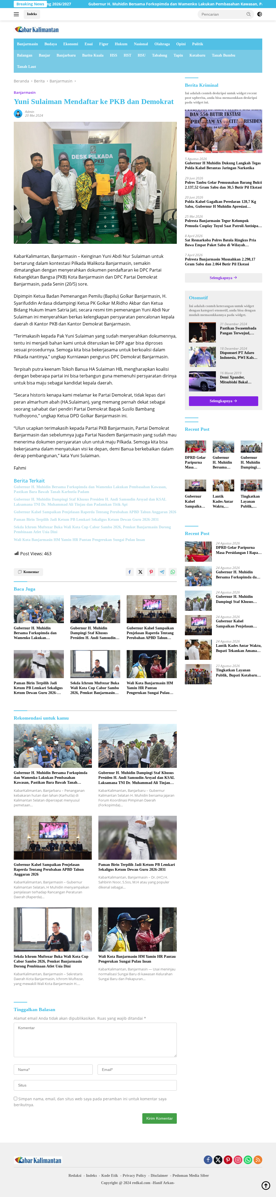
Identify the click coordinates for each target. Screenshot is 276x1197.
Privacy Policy (134, 1176)
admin (29, 111)
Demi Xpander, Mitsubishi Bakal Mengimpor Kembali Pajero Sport (237, 380)
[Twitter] (218, 1160)
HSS (113, 55)
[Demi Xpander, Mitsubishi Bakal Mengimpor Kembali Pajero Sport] (202, 381)
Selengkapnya (221, 278)
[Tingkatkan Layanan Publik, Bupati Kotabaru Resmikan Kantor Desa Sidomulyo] (251, 486)
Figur (103, 44)
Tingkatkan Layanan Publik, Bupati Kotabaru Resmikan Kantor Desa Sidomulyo (251, 501)
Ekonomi (70, 44)
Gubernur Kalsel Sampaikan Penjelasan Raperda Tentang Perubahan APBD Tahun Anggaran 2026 (95, 512)
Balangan (24, 55)
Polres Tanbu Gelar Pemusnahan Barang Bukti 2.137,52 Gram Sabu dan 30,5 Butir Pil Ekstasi (223, 185)
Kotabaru (197, 55)
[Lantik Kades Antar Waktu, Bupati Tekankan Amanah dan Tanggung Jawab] (223, 486)
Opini (181, 44)
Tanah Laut (26, 67)
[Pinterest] (228, 1160)
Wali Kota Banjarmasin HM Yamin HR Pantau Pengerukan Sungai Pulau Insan (79, 540)
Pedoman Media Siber (190, 1176)
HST (127, 55)
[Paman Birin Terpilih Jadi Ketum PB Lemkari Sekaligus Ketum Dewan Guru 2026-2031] (39, 664)
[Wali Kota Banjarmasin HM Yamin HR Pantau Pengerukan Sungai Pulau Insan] (152, 664)
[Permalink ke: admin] (18, 113)
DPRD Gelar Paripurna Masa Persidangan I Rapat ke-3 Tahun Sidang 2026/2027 (195, 463)
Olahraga (162, 44)
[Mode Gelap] (259, 14)
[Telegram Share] (162, 572)
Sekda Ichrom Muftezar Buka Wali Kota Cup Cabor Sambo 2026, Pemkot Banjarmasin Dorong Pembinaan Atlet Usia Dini (92, 529)
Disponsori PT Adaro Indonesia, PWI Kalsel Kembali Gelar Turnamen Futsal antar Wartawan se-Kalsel (239, 355)
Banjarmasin (27, 44)
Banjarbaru (66, 55)
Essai (89, 44)
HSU (142, 55)
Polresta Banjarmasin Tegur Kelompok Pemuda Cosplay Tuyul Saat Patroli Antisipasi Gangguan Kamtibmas (223, 223)
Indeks (32, 14)
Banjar (44, 55)
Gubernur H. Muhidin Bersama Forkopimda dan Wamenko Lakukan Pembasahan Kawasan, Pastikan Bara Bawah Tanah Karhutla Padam (90, 489)
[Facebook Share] (130, 572)
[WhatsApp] (248, 1160)
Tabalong (159, 55)
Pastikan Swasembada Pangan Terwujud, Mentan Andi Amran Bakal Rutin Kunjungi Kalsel (238, 331)
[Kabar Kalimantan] (37, 29)
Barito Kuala (93, 55)
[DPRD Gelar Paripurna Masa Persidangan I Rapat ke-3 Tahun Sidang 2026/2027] (195, 446)
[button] (248, 14)
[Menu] (17, 14)
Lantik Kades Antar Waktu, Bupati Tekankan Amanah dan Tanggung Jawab (223, 501)
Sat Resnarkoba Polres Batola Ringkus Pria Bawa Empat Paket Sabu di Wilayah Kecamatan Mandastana (220, 243)
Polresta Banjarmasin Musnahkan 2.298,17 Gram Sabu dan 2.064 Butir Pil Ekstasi (220, 261)
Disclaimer (159, 1176)
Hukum (121, 44)
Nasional (141, 44)
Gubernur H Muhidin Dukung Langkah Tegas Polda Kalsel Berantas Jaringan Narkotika (223, 165)
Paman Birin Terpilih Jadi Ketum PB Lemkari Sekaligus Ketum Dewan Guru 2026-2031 (86, 520)
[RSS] (258, 1160)
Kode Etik (109, 1176)
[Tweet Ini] (140, 572)
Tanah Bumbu (223, 55)
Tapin (178, 55)
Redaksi (74, 1176)
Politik (197, 44)
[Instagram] (238, 1160)
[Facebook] (208, 1160)
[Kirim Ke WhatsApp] (173, 572)
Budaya (50, 44)
